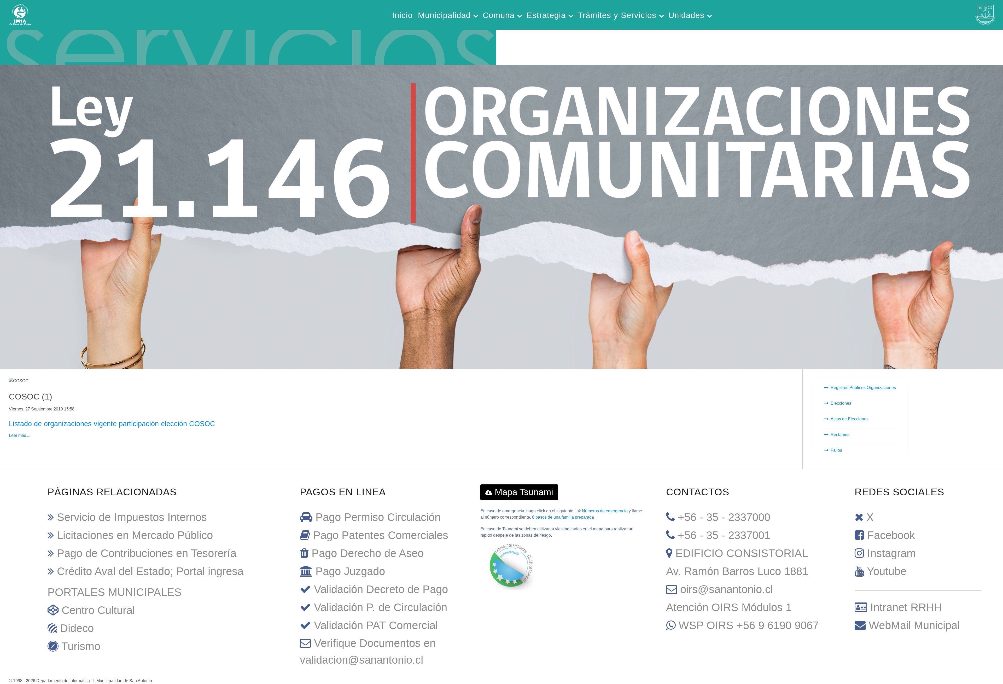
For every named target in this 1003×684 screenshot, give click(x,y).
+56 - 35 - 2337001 (724, 535)
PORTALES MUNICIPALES (115, 592)
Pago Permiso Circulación (378, 517)
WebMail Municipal (914, 625)
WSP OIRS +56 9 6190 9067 (749, 625)
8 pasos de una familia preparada (563, 517)
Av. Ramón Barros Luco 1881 (737, 571)
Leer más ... (19, 435)
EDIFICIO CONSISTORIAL (741, 553)
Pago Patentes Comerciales (380, 535)
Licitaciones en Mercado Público (135, 535)
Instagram (891, 553)
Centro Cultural (98, 610)
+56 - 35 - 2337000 (724, 517)
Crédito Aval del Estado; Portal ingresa (150, 571)
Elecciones (841, 403)
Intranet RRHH (906, 607)
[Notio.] (248, 43)
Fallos (836, 450)
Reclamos (840, 434)
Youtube (886, 571)
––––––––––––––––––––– (918, 589)
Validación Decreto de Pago (381, 589)
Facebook (891, 535)
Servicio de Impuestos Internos (132, 517)
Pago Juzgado (350, 571)
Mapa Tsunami (522, 492)
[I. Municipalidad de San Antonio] (20, 13)
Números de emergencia (605, 511)
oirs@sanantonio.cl (726, 589)
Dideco (77, 628)
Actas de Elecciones (849, 419)
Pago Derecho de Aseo (368, 553)
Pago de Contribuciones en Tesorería (146, 553)
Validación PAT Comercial (376, 625)
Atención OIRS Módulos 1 (729, 607)
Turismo (80, 646)
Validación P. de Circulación (380, 607)
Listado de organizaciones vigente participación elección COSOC (112, 424)
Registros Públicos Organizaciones (863, 387)
